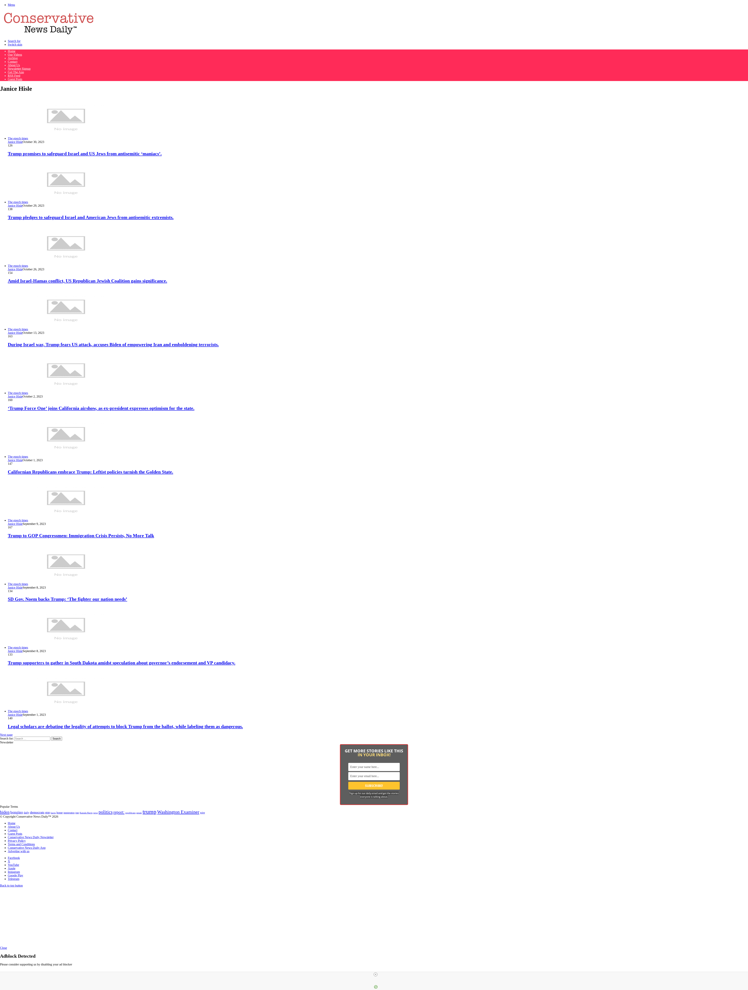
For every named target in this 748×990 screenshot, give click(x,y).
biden (5, 812)
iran (77, 813)
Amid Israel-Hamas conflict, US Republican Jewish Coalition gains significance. (87, 280)
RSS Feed (14, 75)
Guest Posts (15, 79)
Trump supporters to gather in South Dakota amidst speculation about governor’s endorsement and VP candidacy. (121, 662)
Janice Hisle (15, 142)
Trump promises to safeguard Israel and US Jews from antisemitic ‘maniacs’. (85, 153)
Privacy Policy (17, 840)
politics (106, 812)
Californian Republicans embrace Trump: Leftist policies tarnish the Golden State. (90, 471)
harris (53, 813)
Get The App (16, 72)
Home (11, 51)
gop (47, 812)
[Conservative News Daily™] (48, 34)
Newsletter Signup (19, 68)
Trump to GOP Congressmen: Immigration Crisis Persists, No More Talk (81, 535)
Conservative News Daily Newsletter (31, 837)
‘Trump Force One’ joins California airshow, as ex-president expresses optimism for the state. (101, 408)
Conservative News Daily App (27, 847)
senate (139, 813)
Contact (12, 61)
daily (26, 812)
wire (202, 812)
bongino (16, 812)
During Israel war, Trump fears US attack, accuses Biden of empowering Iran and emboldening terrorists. (113, 344)
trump (149, 811)
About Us (14, 65)
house (59, 812)
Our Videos (15, 54)
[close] (376, 974)
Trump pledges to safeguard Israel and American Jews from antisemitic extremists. (91, 217)
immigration (69, 812)
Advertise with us (18, 851)
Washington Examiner (178, 812)
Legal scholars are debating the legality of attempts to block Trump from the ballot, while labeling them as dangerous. (125, 726)
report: (118, 812)
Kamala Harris (86, 813)
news (95, 813)
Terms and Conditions (21, 844)
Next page (6, 734)
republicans (130, 813)
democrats (37, 812)
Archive (13, 58)
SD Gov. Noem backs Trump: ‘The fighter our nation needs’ (67, 599)
